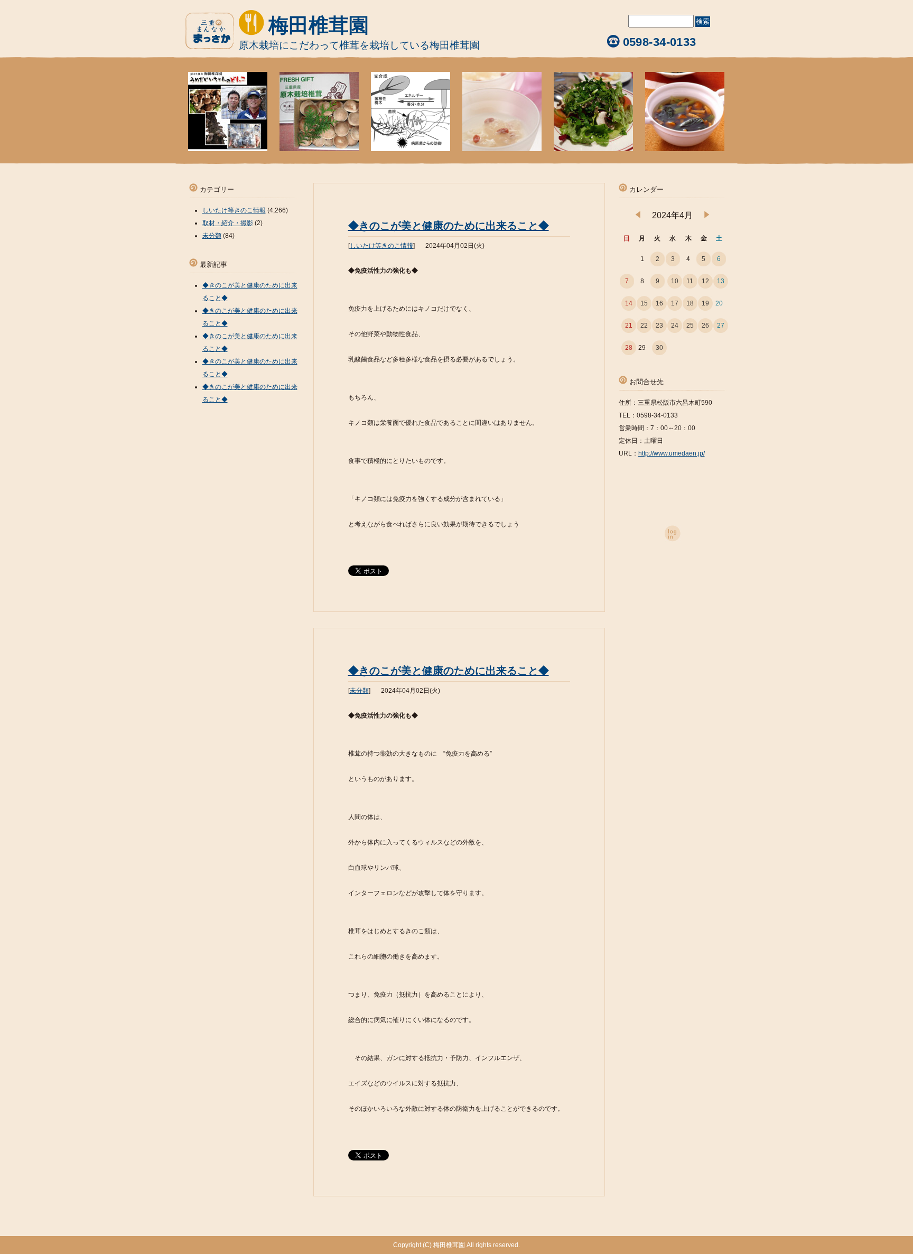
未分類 (359, 690)
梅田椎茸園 (318, 25)
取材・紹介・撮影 (227, 223)
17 (674, 303)
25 (690, 325)
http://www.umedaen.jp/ (671, 453)
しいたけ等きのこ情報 (381, 245)
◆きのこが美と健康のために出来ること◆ (448, 225)
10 (674, 281)
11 (689, 281)
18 (690, 303)
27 (720, 325)
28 (628, 347)
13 (720, 281)
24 (674, 325)
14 (628, 303)
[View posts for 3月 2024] (638, 216)
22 (644, 325)
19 (705, 303)
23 (659, 325)
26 (705, 325)
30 (659, 347)
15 (644, 303)
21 (628, 325)
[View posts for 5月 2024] (707, 216)
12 (705, 281)
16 (659, 303)
